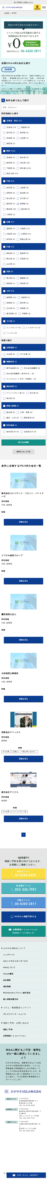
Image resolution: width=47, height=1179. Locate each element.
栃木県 (24, 157)
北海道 (11, 127)
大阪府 (11, 234)
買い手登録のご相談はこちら (23, 2)
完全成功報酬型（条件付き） (20, 373)
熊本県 (24, 303)
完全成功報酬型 (32, 368)
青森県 (25, 127)
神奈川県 (12, 173)
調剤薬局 (29, 418)
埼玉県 (25, 163)
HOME (6, 13)
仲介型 (34, 393)
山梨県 (24, 188)
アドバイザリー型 (15, 393)
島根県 (24, 253)
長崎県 (10, 303)
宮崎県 (24, 308)
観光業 (10, 412)
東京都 (25, 168)
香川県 (10, 278)
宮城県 (10, 138)
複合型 (10, 398)
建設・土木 (12, 418)
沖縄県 (26, 313)
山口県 (10, 264)
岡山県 (10, 259)
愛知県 (11, 209)
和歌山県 (25, 239)
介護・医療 (26, 412)
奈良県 (10, 188)
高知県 (24, 283)
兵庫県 (26, 234)
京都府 (25, 228)
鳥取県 (10, 253)
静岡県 (24, 204)
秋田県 (24, 133)
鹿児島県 (11, 313)
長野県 (10, 193)
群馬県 (10, 163)
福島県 (10, 143)
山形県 (24, 138)
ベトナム (11, 333)
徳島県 (10, 283)
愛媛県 (24, 278)
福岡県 (11, 297)
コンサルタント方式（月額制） (21, 379)
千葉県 (10, 168)
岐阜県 (25, 209)
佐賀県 (25, 297)
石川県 (24, 198)
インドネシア (13, 327)
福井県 (10, 204)
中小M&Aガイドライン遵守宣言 (17, 993)
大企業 (10, 354)
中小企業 (25, 354)
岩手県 (10, 133)
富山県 (10, 198)
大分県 (10, 308)
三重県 (10, 214)
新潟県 (24, 193)
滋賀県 (10, 228)
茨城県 (10, 157)
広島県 (24, 259)
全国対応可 (30, 432)
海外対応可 (12, 432)
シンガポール (33, 327)
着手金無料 (12, 368)
